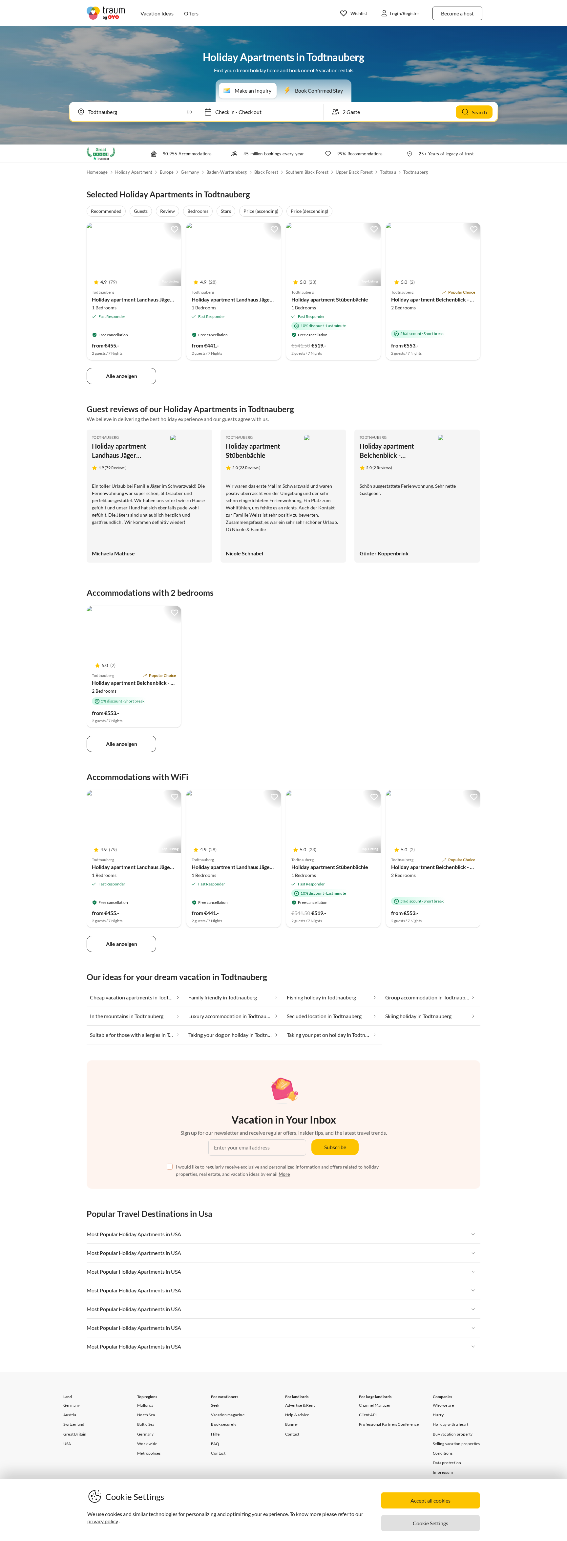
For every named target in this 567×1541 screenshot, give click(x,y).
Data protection (447, 1462)
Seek (215, 1405)
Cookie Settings (430, 1523)
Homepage (97, 172)
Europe (167, 172)
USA (67, 1443)
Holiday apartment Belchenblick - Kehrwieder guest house (459, 299)
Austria (69, 1414)
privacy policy (102, 1521)
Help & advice (297, 1414)
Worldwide (147, 1443)
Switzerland (73, 1424)
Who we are (443, 1405)
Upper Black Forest (354, 172)
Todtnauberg (415, 172)
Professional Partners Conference (389, 1424)
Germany (190, 172)
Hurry (438, 1414)
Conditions (442, 1453)
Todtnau (388, 172)
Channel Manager (374, 1405)
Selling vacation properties (456, 1443)
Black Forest (266, 172)
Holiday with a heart (450, 1424)
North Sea (146, 1414)
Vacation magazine (227, 1414)
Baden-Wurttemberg (226, 172)
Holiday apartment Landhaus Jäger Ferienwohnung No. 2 (257, 299)
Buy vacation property (452, 1434)
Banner (291, 1424)
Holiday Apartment (133, 172)
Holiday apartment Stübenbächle (329, 299)
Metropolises (148, 1453)
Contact (218, 1453)
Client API (368, 1414)
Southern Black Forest (307, 172)
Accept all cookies (430, 1500)
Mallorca (145, 1405)
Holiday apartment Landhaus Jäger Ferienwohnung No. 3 (157, 299)
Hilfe (215, 1434)
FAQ (215, 1443)
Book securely (223, 1424)
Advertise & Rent (300, 1405)
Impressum (443, 1472)
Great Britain (75, 1434)
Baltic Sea (145, 1424)
